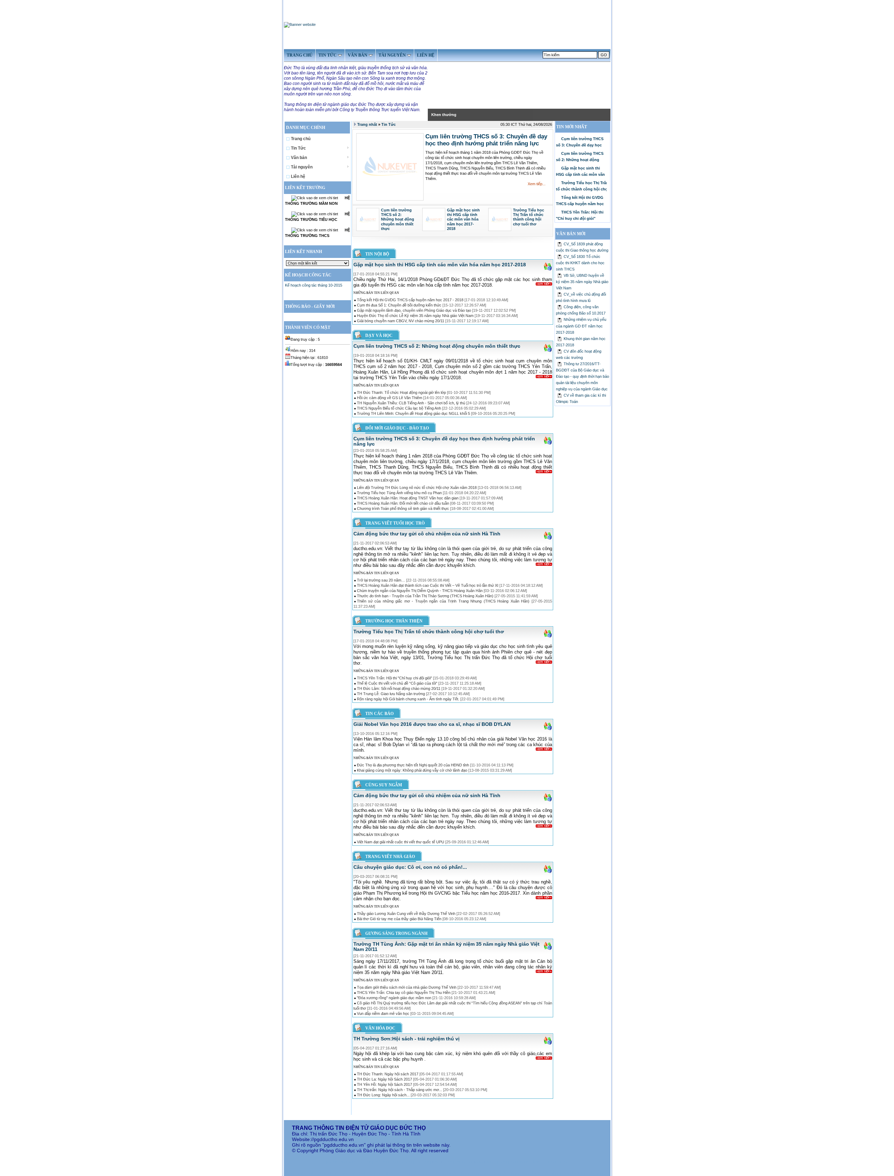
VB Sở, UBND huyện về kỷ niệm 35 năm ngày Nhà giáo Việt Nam (582, 281)
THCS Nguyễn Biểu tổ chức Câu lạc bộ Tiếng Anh (399, 408)
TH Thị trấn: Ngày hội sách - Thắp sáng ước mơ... (399, 1090)
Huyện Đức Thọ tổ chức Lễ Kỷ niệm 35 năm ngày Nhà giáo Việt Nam (415, 315)
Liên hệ (298, 176)
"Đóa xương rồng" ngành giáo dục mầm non (394, 998)
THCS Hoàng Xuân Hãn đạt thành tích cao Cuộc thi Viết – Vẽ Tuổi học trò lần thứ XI (427, 585)
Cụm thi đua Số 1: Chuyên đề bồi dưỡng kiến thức (399, 305)
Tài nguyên (302, 167)
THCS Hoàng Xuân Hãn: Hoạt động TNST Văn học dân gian (408, 498)
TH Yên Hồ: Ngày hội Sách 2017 (384, 1084)
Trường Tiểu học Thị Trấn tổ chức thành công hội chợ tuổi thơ (528, 217)
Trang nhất (367, 124)
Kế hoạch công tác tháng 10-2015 (313, 285)
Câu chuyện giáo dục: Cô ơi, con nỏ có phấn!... (410, 867)
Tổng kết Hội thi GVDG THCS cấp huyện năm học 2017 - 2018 (410, 300)
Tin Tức (298, 148)
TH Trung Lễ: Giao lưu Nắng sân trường (391, 694)
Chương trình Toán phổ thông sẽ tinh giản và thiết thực (403, 508)
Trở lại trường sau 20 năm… (381, 580)
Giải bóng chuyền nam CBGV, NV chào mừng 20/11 (400, 321)
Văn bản (299, 157)
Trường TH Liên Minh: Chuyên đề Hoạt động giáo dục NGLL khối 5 (413, 413)
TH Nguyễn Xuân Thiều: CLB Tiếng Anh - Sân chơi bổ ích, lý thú (411, 403)
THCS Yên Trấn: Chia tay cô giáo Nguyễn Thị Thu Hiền (403, 992)
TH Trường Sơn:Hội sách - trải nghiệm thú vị (406, 1038)
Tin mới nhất (571, 126)
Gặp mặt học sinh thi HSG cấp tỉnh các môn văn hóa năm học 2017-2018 (463, 219)
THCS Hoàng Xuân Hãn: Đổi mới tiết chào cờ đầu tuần (403, 503)
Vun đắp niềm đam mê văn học (383, 1013)
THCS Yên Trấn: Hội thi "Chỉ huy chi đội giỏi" (394, 678)
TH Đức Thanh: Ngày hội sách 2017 (387, 1074)
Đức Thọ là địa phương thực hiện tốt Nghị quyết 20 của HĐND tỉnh (413, 765)
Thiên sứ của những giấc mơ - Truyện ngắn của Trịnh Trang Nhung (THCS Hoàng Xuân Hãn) (443, 601)
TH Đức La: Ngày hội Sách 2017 (384, 1079)
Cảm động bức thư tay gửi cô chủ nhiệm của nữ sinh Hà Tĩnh (426, 533)
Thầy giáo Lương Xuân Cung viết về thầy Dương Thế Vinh (406, 913)
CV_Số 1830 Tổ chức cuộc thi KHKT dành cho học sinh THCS (580, 262)
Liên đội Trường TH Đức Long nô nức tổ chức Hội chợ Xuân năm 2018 (417, 487)
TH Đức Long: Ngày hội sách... (383, 1095)
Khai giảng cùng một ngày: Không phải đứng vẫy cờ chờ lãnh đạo (412, 770)
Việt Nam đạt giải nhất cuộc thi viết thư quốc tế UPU (400, 842)
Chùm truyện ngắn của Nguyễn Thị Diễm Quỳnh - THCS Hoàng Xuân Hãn (420, 591)
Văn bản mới (571, 233)
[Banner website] (300, 24)
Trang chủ (300, 138)
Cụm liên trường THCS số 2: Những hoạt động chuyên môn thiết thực (397, 219)
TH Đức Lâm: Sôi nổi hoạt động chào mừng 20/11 (398, 688)
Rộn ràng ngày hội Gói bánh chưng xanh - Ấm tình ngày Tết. (408, 699)
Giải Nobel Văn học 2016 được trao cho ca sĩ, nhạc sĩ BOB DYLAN (432, 724)
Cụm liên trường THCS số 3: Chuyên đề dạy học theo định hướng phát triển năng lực (486, 139)
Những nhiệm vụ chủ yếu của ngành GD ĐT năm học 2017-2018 (581, 325)
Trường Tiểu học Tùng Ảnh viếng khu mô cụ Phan (399, 493)
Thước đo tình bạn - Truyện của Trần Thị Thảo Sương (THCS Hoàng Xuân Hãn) (425, 596)
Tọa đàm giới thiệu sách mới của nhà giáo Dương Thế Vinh (406, 987)
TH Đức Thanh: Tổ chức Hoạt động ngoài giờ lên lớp (401, 392)
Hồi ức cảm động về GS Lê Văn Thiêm (389, 398)
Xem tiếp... (536, 184)
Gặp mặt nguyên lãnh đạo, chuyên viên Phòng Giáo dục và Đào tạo (414, 310)
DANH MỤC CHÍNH (306, 127)
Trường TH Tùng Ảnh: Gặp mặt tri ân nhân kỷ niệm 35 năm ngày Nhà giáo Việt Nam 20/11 (446, 946)
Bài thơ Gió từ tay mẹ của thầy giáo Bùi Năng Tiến (399, 919)
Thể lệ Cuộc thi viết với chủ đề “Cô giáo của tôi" (397, 683)
